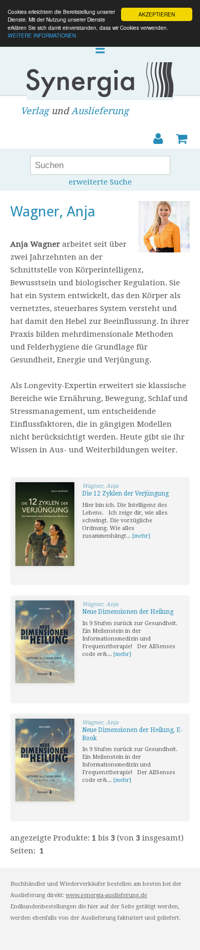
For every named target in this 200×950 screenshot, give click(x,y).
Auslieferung (100, 110)
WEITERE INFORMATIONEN (42, 35)
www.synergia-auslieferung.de (106, 895)
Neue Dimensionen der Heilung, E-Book (132, 734)
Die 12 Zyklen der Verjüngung (125, 493)
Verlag (35, 110)
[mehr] (141, 536)
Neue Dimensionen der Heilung (127, 611)
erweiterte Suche (100, 182)
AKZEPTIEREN (156, 14)
